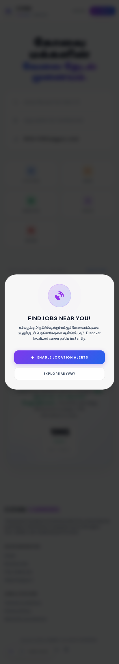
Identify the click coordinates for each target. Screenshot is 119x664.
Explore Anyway (59, 373)
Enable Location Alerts (62, 357)
